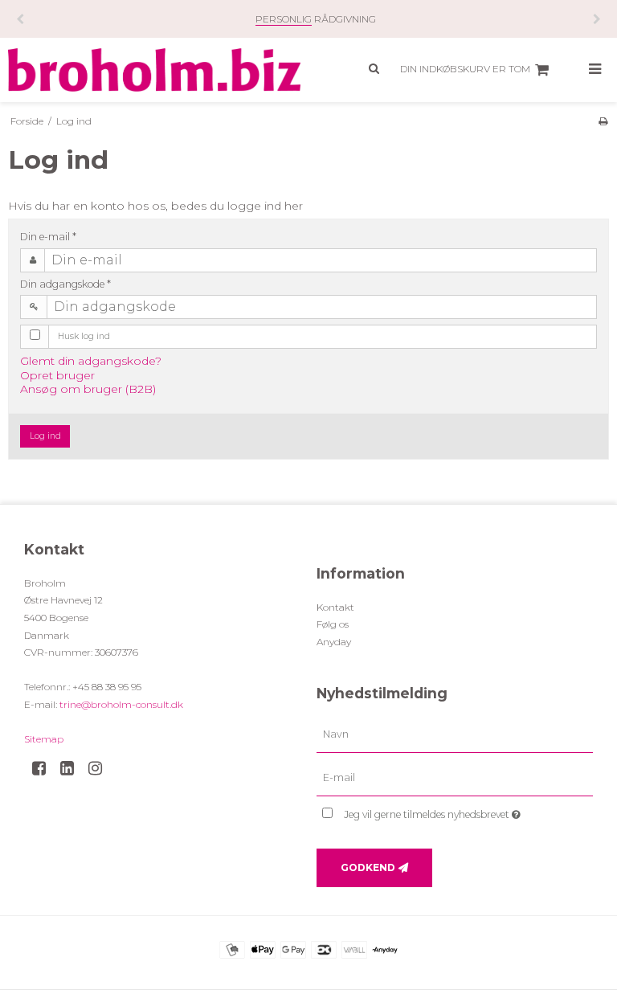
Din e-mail (48, 237)
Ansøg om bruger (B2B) (88, 389)
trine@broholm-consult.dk (121, 704)
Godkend (368, 867)
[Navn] (455, 734)
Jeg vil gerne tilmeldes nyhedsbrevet (468, 811)
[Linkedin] (72, 768)
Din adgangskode (65, 284)
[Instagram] (100, 768)
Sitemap (43, 739)
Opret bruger (57, 375)
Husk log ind (84, 336)
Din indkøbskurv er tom (465, 69)
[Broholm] (154, 70)
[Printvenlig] (603, 121)
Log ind (45, 436)
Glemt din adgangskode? (90, 361)
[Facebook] (44, 768)
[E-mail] (455, 778)
